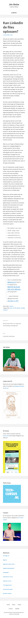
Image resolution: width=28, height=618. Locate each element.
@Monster (18, 289)
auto (11, 308)
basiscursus (6, 435)
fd (13, 308)
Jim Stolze (14, 4)
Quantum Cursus (7, 581)
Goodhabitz (6, 572)
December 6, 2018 (12, 301)
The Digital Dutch (7, 585)
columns (11, 306)
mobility (23, 308)
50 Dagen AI (6, 555)
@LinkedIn (17, 287)
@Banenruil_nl (11, 282)
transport (5, 310)
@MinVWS (10, 287)
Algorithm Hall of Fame (8, 564)
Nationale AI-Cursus (8, 576)
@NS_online (10, 289)
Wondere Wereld (7, 593)
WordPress (20, 612)
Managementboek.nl (19, 386)
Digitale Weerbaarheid (8, 568)
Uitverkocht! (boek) (8, 589)
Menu (15, 12)
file (15, 308)
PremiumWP (16, 614)
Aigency (5, 560)
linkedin (18, 308)
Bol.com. (6, 388)
